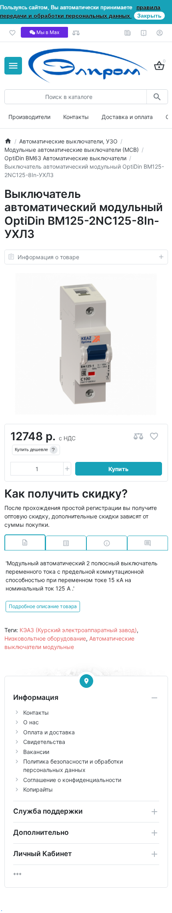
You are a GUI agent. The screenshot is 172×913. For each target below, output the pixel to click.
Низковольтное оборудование (45, 638)
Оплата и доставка (49, 732)
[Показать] (86, 681)
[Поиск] (157, 97)
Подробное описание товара (43, 606)
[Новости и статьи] (128, 33)
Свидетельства (44, 741)
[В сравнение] (138, 436)
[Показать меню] (13, 66)
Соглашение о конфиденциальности (72, 779)
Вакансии (36, 751)
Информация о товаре (48, 257)
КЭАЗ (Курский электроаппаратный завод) (78, 630)
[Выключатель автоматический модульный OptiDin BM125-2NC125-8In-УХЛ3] (86, 344)
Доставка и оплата (127, 116)
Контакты (76, 116)
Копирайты (38, 789)
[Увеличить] (67, 469)
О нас (31, 722)
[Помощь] (144, 33)
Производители (29, 116)
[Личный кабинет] (160, 33)
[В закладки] (154, 436)
